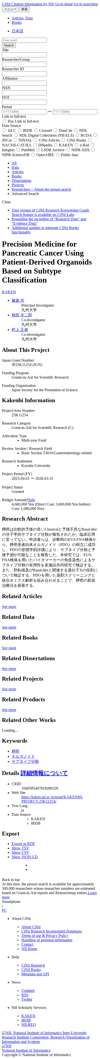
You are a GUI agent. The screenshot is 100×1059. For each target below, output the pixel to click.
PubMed (27, 150)
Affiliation (10, 78)
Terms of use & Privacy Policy (44, 936)
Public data (69, 155)
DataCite (65, 130)
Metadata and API (35, 974)
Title (5, 50)
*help (30, 500)
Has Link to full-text (23, 121)
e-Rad (84, 145)
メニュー (10, 9)
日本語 (17, 31)
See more (9, 607)
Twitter (26, 999)
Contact (27, 944)
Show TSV (20, 848)
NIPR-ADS (80, 150)
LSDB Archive (53, 150)
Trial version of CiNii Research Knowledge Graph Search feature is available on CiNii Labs (50, 212)
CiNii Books (76, 140)
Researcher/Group (16, 59)
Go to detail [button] (64, 4)
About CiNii (31, 927)
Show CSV (20, 852)
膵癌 (15, 751)
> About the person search (51, 189)
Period (7, 107)
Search (9, 45)
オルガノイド (23, 756)
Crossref (45, 130)
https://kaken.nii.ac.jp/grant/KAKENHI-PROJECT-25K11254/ (52, 799)
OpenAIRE (45, 155)
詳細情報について (44, 773)
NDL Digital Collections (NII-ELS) (46, 135)
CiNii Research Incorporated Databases (51, 931)
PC (4, 910)
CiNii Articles (49, 140)
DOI (5, 97)
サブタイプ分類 (25, 761)
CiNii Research (33, 965)
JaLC (12, 130)
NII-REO (28, 1025)
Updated (27, 990)
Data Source (11, 126)
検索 (24, 9)
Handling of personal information (46, 940)
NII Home (29, 949)
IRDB (27, 130)
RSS (24, 995)
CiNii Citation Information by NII (28, 4)
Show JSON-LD (25, 857)
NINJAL (25, 140)
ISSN (6, 88)
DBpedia (45, 145)
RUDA (86, 135)
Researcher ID (13, 69)
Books (17, 22)
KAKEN (66, 145)
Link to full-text (14, 116)
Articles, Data (22, 18)
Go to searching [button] (86, 4)
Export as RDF (23, 844)
